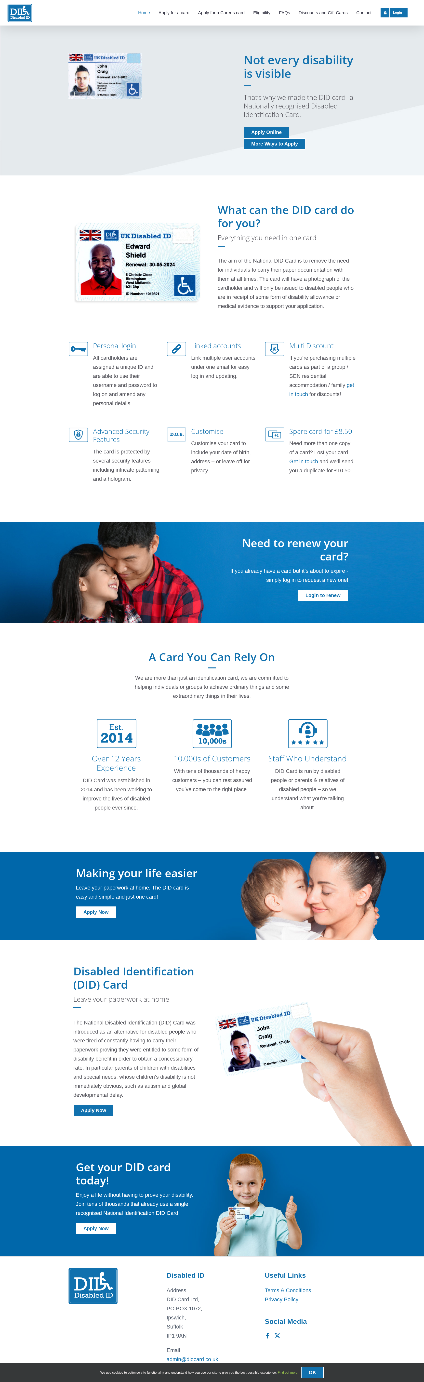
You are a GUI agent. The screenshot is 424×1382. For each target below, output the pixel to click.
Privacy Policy (281, 1299)
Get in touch (303, 461)
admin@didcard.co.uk (192, 1359)
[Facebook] (267, 1336)
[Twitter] (277, 1336)
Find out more (287, 1372)
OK (312, 1372)
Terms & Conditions (288, 1290)
